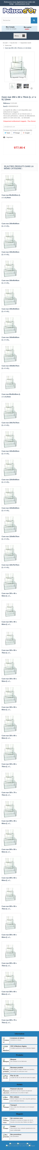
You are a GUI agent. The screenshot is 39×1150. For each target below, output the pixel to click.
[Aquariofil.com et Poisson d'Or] (19, 11)
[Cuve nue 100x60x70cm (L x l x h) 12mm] (11, 353)
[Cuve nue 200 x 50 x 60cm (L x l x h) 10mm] (11, 865)
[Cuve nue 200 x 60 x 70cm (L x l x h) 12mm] (11, 951)
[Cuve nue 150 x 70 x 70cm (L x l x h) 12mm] (11, 780)
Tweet (8, 133)
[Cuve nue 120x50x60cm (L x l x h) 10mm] (11, 467)
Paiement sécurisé (16, 1089)
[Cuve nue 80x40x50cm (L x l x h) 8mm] (11, 183)
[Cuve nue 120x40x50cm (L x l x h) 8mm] (11, 439)
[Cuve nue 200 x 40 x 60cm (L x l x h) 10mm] (11, 809)
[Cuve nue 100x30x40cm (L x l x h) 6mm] (11, 240)
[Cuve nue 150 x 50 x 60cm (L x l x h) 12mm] (11, 695)
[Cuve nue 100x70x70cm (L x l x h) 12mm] (11, 410)
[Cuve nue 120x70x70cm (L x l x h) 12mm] (11, 553)
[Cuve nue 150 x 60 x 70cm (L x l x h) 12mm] (11, 752)
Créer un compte (11, 29)
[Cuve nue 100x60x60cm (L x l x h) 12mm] (11, 325)
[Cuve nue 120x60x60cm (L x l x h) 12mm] (11, 496)
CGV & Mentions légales (18, 1046)
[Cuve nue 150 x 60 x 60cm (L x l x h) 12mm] (11, 723)
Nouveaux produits (16, 1067)
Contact (12, 1126)
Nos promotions (15, 1134)
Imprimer (9, 137)
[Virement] (13, 1143)
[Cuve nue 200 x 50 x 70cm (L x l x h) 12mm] (11, 894)
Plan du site (14, 1075)
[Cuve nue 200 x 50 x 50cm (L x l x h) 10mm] (11, 837)
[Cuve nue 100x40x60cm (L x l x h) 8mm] (11, 211)
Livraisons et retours (17, 1038)
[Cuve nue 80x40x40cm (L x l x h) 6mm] (11, 382)
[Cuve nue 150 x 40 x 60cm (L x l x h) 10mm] (11, 609)
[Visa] (29, 1143)
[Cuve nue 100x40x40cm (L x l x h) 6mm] (11, 268)
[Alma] (17, 1146)
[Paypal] (32, 1146)
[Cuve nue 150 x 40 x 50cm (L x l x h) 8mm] (11, 581)
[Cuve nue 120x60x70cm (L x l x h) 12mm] (11, 524)
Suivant (31, 88)
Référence (6, 103)
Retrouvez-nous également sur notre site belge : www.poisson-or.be (19, 3)
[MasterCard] (22, 1143)
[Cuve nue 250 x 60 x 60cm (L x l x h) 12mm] (11, 922)
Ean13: (5, 106)
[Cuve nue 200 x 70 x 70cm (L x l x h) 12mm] (11, 1008)
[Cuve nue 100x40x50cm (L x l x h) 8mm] (11, 297)
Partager (17, 133)
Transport (13, 1105)
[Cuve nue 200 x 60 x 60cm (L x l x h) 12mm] (11, 979)
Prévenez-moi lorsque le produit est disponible (17, 130)
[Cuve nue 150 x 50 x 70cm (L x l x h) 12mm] (11, 638)
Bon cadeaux (14, 1097)
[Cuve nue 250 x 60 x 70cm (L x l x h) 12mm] (12, 86)
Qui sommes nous (16, 1118)
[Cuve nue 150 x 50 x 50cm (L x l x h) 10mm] (11, 666)
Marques (13, 1059)
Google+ (27, 133)
